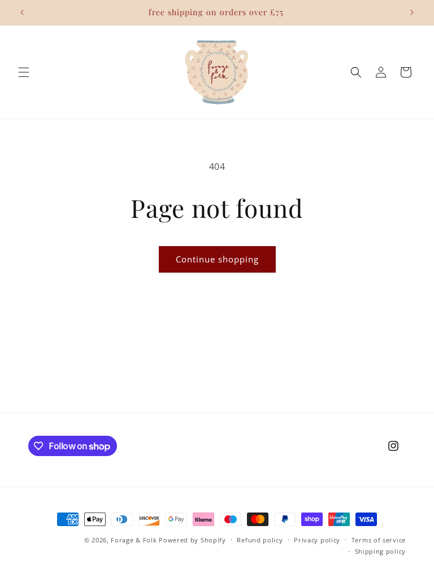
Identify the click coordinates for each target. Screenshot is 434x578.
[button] (23, 72)
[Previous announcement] (22, 12)
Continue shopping (217, 259)
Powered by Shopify (192, 540)
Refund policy (260, 540)
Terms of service (378, 540)
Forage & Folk (134, 540)
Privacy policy (317, 540)
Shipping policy (380, 551)
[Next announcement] (412, 12)
